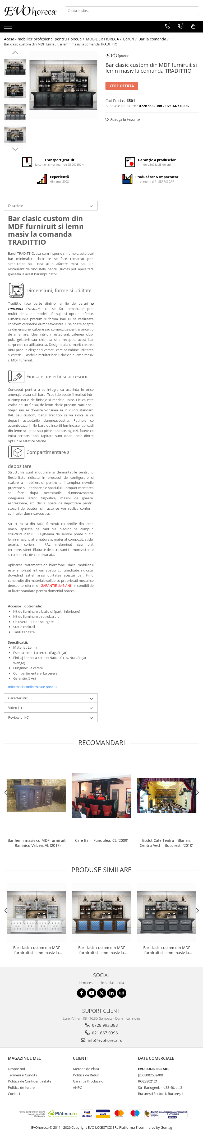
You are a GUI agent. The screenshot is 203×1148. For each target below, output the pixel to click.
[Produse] (8, 28)
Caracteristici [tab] (18, 698)
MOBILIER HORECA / (104, 38)
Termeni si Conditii (22, 1075)
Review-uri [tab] (18, 717)
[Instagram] (121, 993)
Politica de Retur (86, 1075)
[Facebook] (81, 993)
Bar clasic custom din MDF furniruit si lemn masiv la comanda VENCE (36, 950)
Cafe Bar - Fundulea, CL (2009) (101, 840)
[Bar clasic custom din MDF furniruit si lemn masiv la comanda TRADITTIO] (63, 85)
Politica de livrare (21, 1087)
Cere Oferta (122, 85)
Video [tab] (15, 707)
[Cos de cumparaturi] (193, 26)
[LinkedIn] (111, 993)
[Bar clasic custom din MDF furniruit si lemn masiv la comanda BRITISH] (101, 912)
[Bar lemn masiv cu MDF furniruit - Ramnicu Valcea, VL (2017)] (36, 795)
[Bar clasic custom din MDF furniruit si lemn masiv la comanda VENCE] (36, 912)
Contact (14, 1093)
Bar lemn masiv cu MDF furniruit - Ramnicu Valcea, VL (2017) (37, 843)
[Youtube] (91, 993)
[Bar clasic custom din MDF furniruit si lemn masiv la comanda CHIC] (166, 912)
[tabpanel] (63, 85)
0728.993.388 (104, 1025)
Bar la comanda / (154, 38)
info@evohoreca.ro (104, 1040)
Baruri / (130, 38)
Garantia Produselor (89, 1081)
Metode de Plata (86, 1068)
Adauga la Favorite (124, 119)
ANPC (77, 1087)
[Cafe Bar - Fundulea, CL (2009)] (101, 795)
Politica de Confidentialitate (29, 1081)
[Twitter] (101, 993)
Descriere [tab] (15, 205)
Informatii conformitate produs (32, 686)
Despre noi (16, 1068)
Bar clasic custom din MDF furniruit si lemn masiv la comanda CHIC (166, 950)
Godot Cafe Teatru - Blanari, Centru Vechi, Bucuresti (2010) (166, 843)
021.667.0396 (104, 1032)
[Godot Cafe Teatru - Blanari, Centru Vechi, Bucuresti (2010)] (166, 795)
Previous (15, 53)
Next (15, 148)
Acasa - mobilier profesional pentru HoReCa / (44, 38)
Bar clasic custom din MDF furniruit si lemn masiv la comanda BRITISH (101, 950)
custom (33, 308)
